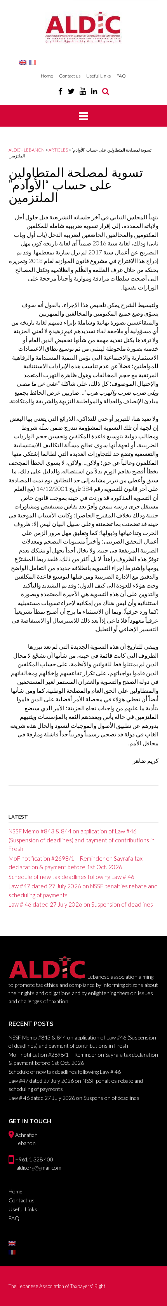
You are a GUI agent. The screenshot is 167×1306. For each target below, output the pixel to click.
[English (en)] (22, 62)
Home (47, 76)
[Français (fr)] (32, 62)
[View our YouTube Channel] (83, 90)
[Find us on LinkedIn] (94, 90)
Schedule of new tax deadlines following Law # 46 (71, 876)
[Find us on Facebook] (60, 90)
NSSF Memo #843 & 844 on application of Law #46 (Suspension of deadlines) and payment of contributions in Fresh (82, 840)
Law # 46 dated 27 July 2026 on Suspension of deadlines (81, 904)
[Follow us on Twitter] (71, 90)
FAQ (121, 76)
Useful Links (98, 76)
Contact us (69, 76)
